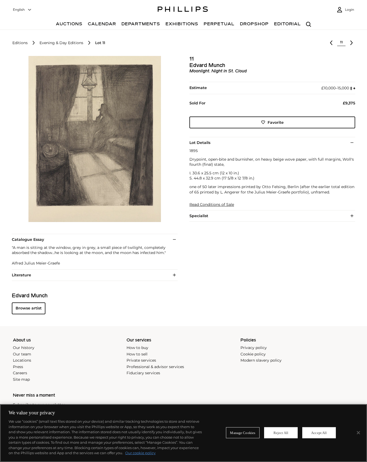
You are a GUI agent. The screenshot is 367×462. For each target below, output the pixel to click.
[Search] (309, 25)
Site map (21, 379)
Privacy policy (253, 347)
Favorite (276, 122)
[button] (93, 139)
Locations (22, 360)
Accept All (319, 433)
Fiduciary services (143, 373)
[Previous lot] (331, 43)
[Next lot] (351, 43)
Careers (20, 373)
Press (18, 366)
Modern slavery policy (261, 360)
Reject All (281, 433)
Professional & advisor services (155, 366)
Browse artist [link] (29, 308)
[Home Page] (183, 9)
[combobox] (22, 10)
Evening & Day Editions (61, 43)
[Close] (358, 433)
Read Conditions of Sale (211, 204)
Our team (22, 354)
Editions (20, 43)
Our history (23, 347)
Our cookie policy (140, 453)
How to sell (137, 354)
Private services (141, 360)
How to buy (137, 347)
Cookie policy (253, 354)
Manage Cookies (242, 433)
